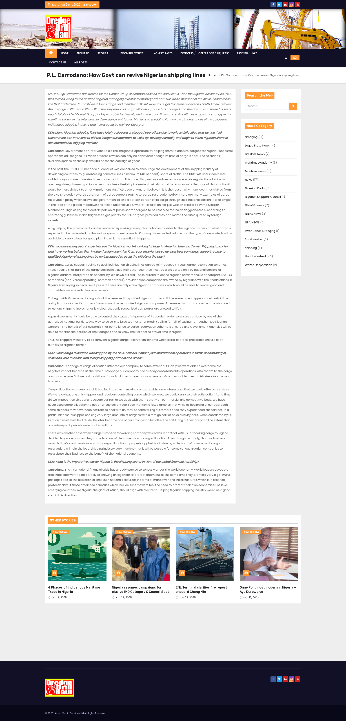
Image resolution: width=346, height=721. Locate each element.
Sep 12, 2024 (251, 597)
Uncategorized (255, 256)
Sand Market (254, 239)
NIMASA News (254, 205)
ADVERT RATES (163, 53)
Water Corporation (258, 265)
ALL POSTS (81, 62)
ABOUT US (83, 53)
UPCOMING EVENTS (131, 53)
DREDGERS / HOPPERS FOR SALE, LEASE (205, 53)
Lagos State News (257, 145)
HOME (65, 53)
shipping (251, 248)
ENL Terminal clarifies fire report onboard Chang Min (201, 589)
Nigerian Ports (255, 188)
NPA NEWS (252, 222)
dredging (251, 137)
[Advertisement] (173, 634)
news (248, 180)
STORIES (103, 53)
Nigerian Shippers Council (263, 197)
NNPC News (253, 214)
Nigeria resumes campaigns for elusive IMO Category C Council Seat (140, 589)
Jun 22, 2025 (124, 597)
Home (212, 75)
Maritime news (255, 171)
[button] (286, 58)
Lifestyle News (255, 154)
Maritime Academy (258, 163)
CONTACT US (57, 62)
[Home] (51, 53)
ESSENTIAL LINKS (247, 53)
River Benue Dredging (260, 231)
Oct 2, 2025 (59, 597)
